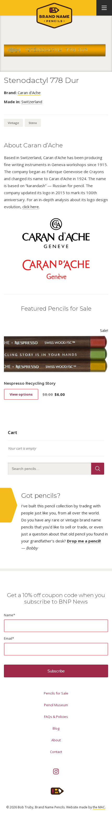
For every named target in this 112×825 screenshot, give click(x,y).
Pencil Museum (56, 705)
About (56, 740)
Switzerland (31, 101)
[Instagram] (56, 771)
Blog (56, 728)
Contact (56, 751)
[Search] (97, 469)
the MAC (99, 807)
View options (21, 394)
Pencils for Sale (56, 693)
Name (9, 615)
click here (30, 206)
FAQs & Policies (56, 716)
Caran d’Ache (29, 92)
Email (9, 638)
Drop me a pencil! (84, 541)
